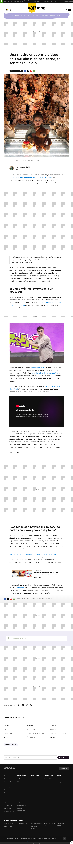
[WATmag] (36, 8)
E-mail (34, 71)
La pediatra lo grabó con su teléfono (45, 373)
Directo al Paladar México (49, 824)
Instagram (66, 10)
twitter (6, 737)
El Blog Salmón (22, 805)
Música (52, 737)
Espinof (33, 782)
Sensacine (34, 778)
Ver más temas (10, 745)
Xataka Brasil (8, 826)
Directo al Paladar (49, 778)
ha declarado (19, 588)
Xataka (6, 778)
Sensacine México (36, 823)
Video (6, 729)
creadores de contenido (35, 733)
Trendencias (8, 805)
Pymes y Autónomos (21, 809)
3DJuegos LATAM (22, 823)
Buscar (10, 10)
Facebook (25, 71)
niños (33, 598)
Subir (63, 768)
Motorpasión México (61, 824)
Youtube (69, 10)
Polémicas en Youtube (46, 598)
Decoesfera (7, 808)
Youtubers (8, 733)
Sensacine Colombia (34, 827)
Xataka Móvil (8, 782)
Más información (23, 842)
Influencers (26, 16)
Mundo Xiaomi (8, 793)
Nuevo (6, 10)
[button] (22, 167)
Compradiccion (9, 811)
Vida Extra (20, 782)
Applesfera (7, 785)
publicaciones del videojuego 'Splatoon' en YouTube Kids (31, 177)
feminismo (31, 737)
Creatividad (55, 16)
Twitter (62, 10)
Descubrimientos (40, 16)
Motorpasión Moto (62, 782)
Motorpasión (61, 778)
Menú (3, 10)
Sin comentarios (17, 71)
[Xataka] (1, 1)
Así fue (6, 725)
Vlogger (15, 16)
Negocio (53, 725)
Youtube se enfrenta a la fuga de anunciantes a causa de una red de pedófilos (46, 575)
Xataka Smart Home (8, 789)
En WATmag (37, 570)
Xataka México (8, 823)
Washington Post (37, 368)
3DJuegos (20, 778)
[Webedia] (9, 768)
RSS (31, 705)
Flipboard (31, 71)
